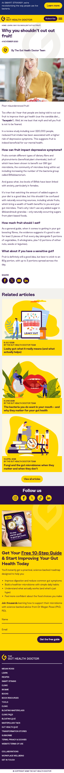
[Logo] (16, 18)
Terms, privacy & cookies (14, 740)
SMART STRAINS (9, 681)
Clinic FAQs (7, 715)
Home (4, 25)
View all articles (32, 479)
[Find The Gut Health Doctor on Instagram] (15, 498)
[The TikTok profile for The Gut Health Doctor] (40, 498)
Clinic (5, 685)
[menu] (60, 18)
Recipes (5, 677)
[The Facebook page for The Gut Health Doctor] (24, 498)
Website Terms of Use (12, 744)
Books (5, 694)
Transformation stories (14, 731)
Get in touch (8, 760)
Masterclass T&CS (11, 723)
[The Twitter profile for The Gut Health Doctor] (32, 498)
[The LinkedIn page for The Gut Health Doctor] (49, 498)
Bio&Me (5, 690)
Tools (5, 702)
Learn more (53, 5)
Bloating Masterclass (13, 710)
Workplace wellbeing (13, 756)
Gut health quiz (10, 727)
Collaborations (10, 752)
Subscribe (51, 19)
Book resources (10, 698)
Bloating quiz (9, 719)
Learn (9, 25)
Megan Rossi (8, 669)
